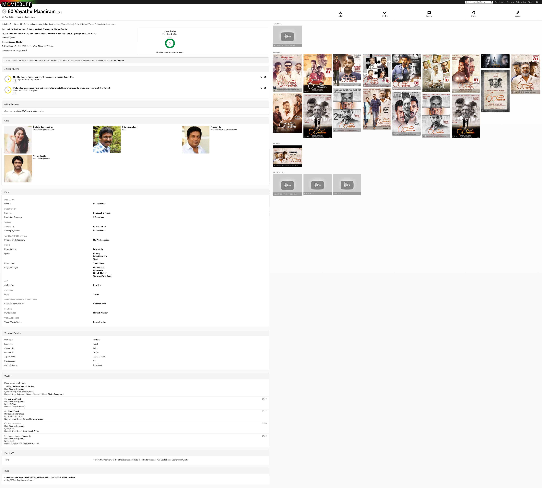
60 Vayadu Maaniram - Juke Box (19, 386)
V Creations (98, 217)
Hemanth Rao (99, 226)
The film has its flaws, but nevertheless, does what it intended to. (43, 77)
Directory (499, 2)
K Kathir (97, 285)
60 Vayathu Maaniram (32, 11)
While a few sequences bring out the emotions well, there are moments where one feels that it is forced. (61, 88)
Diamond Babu (99, 303)
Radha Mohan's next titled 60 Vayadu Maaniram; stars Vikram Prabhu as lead (39, 477)
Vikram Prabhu (60, 29)
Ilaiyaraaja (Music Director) (83, 33)
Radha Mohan (99, 203)
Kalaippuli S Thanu (101, 213)
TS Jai (96, 294)
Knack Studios (99, 322)
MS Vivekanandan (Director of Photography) (50, 33)
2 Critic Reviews (11, 68)
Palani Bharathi (100, 256)
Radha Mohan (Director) (18, 33)
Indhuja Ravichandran (16, 29)
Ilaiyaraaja (98, 249)
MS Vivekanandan (101, 240)
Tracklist (8, 376)
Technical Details (12, 333)
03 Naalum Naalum (12, 423)
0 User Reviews (11, 104)
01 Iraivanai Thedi (12, 399)
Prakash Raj (48, 29)
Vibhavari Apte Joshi (102, 276)
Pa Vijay (96, 253)
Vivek (95, 259)
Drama (12, 42)
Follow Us (520, 2)
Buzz (6, 470)
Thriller (19, 42)
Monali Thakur (99, 273)
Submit (510, 2)
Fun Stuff (9, 453)
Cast (6, 120)
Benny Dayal (98, 267)
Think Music (98, 263)
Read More (119, 60)
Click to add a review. (33, 111)
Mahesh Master (100, 313)
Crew (6, 192)
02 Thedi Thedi (11, 411)
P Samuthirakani (34, 29)
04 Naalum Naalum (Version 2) (17, 436)
